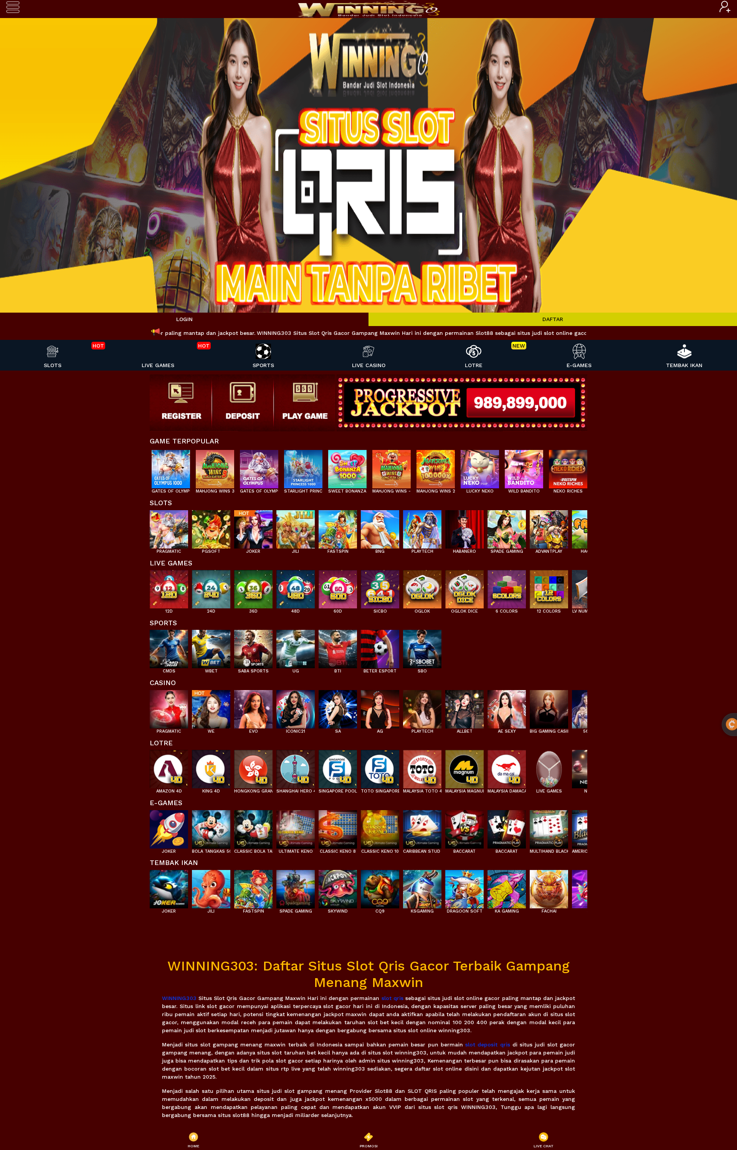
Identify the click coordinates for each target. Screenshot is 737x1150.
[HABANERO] (464, 527)
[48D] (295, 587)
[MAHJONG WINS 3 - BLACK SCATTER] (215, 467)
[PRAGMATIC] (169, 527)
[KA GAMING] (506, 887)
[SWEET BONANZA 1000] (347, 467)
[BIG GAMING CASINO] (549, 707)
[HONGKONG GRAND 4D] (253, 767)
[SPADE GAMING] (506, 527)
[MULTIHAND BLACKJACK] (549, 827)
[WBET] (211, 647)
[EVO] (253, 707)
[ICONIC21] (295, 707)
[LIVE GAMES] (549, 767)
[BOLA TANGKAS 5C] (211, 827)
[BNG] (380, 527)
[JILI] (295, 527)
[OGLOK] (422, 587)
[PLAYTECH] (422, 527)
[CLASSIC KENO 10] (380, 827)
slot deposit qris (487, 1044)
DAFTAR (552, 319)
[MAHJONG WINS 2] (435, 467)
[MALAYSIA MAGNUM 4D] (464, 767)
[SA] (338, 707)
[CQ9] (380, 887)
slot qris (392, 998)
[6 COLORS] (506, 587)
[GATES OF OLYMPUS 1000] (171, 467)
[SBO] (422, 647)
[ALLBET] (464, 707)
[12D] (169, 587)
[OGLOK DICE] (464, 587)
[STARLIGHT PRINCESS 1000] (303, 467)
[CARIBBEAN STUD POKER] (422, 827)
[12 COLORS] (549, 587)
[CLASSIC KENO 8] (338, 827)
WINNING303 (179, 998)
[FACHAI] (549, 887)
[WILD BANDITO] (524, 467)
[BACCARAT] (464, 827)
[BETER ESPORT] (380, 647)
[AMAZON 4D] (169, 767)
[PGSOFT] (211, 527)
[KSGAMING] (422, 887)
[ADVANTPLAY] (549, 527)
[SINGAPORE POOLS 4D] (338, 767)
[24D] (211, 587)
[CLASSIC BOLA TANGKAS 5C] (253, 827)
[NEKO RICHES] (568, 467)
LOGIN (184, 319)
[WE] (211, 707)
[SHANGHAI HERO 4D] (295, 767)
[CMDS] (169, 647)
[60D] (338, 587)
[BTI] (338, 647)
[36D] (253, 587)
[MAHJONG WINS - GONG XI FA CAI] (391, 467)
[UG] (295, 647)
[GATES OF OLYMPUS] (259, 467)
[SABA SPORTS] (253, 647)
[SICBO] (380, 587)
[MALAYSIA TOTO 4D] (422, 767)
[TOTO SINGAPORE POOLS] (380, 767)
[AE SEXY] (506, 707)
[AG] (380, 707)
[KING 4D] (211, 767)
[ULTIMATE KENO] (295, 827)
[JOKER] (253, 527)
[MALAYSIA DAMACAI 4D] (506, 767)
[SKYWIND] (338, 887)
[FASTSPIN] (338, 527)
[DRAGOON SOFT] (464, 887)
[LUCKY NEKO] (480, 467)
